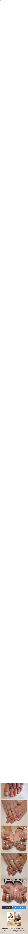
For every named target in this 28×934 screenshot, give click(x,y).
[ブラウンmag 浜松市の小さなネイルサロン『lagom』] (14, 866)
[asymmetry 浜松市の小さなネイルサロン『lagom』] (14, 839)
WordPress (9, 930)
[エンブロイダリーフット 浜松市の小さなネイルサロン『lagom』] (14, 786)
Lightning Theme (16, 930)
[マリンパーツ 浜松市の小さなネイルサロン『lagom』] (14, 892)
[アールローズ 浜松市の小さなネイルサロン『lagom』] (14, 813)
